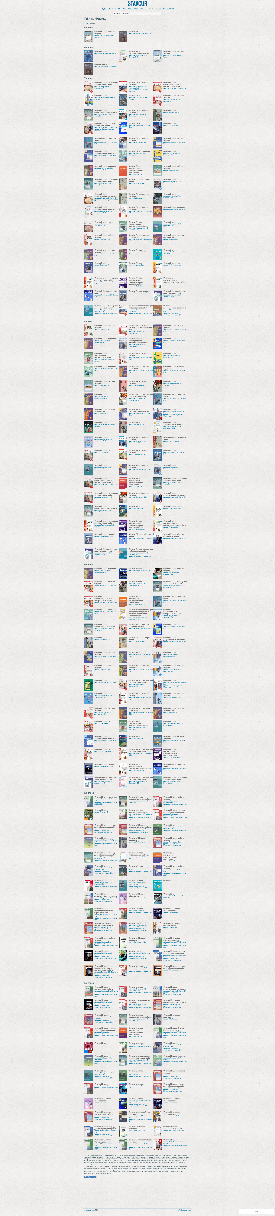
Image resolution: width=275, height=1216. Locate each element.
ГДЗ (104, 9)
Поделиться (92, 1177)
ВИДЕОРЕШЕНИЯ (165, 9)
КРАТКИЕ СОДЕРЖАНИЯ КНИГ (138, 9)
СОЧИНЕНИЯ (114, 9)
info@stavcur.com (184, 1210)
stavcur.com (90, 1210)
